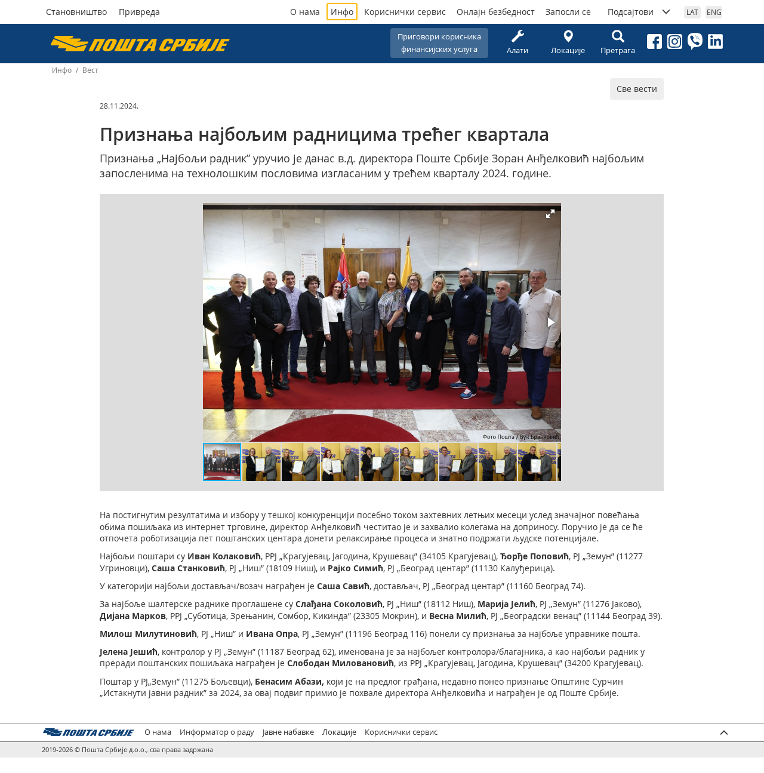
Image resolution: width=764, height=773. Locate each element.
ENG (714, 12)
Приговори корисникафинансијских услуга (439, 42)
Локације (568, 50)
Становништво (76, 11)
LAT (692, 12)
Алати (517, 50)
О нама (305, 11)
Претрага (617, 50)
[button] (550, 213)
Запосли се (568, 11)
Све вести (637, 88)
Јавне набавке (288, 732)
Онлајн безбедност (496, 11)
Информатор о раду (217, 732)
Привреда (139, 11)
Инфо (342, 11)
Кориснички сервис (405, 11)
